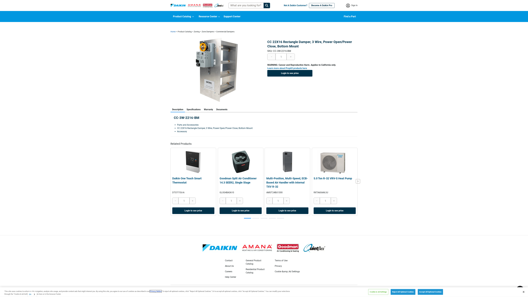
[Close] (524, 292)
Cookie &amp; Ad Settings (287, 271)
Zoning (197, 32)
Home (173, 32)
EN (30, 294)
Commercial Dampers (225, 32)
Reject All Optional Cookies (403, 292)
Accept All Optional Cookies (430, 292)
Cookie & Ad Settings (378, 292)
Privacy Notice (155, 291)
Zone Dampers (208, 32)
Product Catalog (185, 32)
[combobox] (32, 294)
